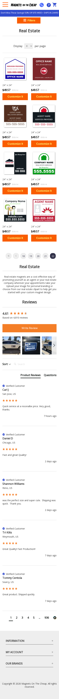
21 (45, 256)
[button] (11, 345)
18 (23, 256)
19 (31, 256)
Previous (16, 256)
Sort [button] (5, 364)
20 (38, 256)
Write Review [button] (30, 328)
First (8, 256)
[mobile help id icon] (41, 5)
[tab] (30, 375)
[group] (29, 313)
